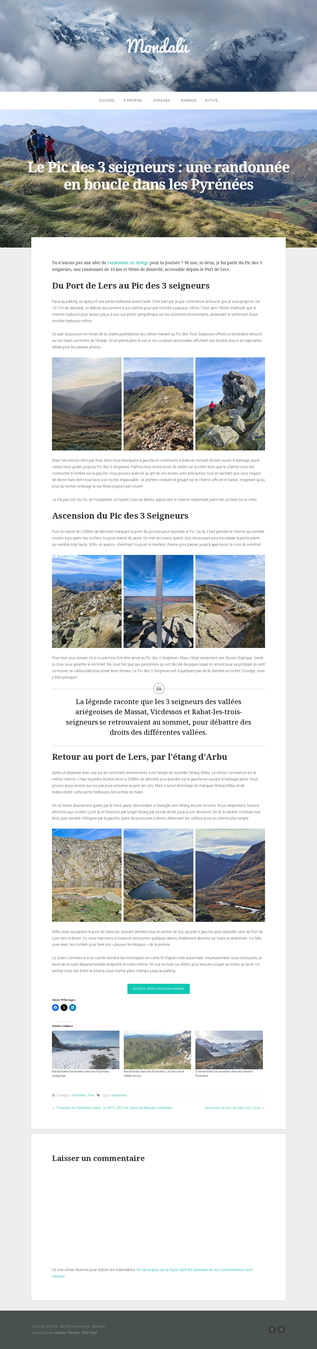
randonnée (118, 1095)
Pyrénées (79, 1095)
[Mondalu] (158, 46)
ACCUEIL (107, 101)
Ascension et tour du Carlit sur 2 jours (233, 1108)
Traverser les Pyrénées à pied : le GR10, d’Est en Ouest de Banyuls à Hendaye (114, 1108)
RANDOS (189, 101)
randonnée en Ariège (128, 262)
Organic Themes (67, 1333)
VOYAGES (161, 101)
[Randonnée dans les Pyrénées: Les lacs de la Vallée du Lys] (157, 1050)
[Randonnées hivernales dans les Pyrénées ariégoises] (85, 1050)
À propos (132, 101)
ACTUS (211, 101)
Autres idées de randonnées (159, 988)
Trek (91, 1095)
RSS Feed (89, 1333)
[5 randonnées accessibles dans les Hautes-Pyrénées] (229, 1050)
